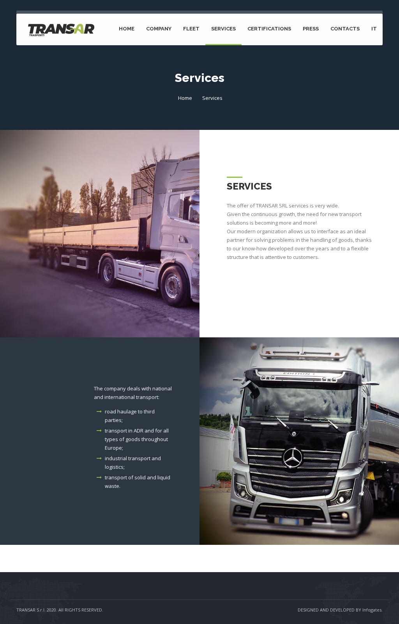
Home (126, 29)
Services (223, 29)
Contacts (345, 29)
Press (311, 29)
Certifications (269, 29)
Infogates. (372, 610)
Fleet (191, 29)
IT (374, 29)
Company (158, 29)
